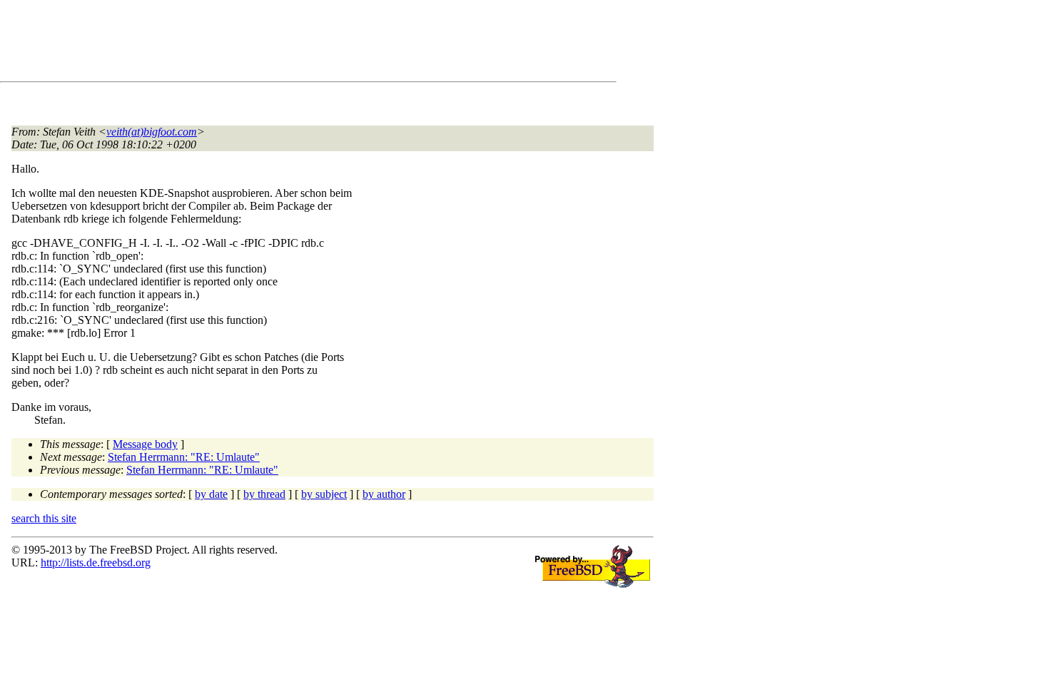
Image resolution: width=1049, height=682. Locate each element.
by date (211, 494)
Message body (145, 444)
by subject (324, 494)
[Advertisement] (271, 43)
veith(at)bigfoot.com (151, 132)
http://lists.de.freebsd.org (96, 562)
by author (384, 494)
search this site (43, 518)
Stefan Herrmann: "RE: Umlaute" (184, 457)
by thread (264, 494)
